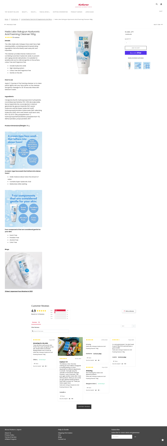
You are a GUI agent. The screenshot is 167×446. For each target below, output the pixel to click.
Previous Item (11, 24)
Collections (14, 19)
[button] (43, 366)
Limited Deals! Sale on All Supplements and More (36, 19)
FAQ (59, 435)
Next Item (157, 24)
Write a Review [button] (130, 311)
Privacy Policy (9, 435)
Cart (160, 11)
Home (6, 19)
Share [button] (36, 363)
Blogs (60, 437)
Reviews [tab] (34, 322)
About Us (8, 433)
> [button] (84, 406)
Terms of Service (10, 437)
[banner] (83, 5)
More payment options (136, 58)
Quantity (127, 39)
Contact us (62, 439)
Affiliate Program (10, 439)
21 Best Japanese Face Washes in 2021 (19, 291)
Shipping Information (65, 433)
